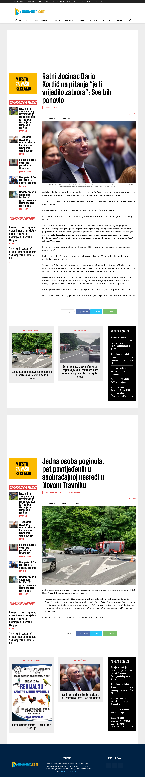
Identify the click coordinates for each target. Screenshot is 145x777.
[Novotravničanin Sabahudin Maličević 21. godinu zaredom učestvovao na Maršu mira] (13, 194)
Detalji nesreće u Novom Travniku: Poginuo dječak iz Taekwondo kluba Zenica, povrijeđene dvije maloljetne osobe (80, 371)
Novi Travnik (24, 209)
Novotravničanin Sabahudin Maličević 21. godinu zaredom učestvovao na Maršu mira (27, 199)
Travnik (23, 131)
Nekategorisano (26, 172)
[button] (130, 20)
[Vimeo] (128, 1)
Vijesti (48, 107)
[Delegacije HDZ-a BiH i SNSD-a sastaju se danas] (13, 180)
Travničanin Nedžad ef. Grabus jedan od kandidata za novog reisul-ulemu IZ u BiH (27, 143)
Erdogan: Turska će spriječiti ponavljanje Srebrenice (27, 164)
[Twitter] (125, 1)
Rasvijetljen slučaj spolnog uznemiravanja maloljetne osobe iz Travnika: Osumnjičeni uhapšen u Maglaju (28, 118)
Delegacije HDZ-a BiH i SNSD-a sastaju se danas (27, 180)
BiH (55, 107)
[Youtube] (131, 1)
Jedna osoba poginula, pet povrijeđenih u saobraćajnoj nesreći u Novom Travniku (32, 375)
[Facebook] (119, 1)
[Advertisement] (72, 47)
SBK (21, 154)
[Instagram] (122, 1)
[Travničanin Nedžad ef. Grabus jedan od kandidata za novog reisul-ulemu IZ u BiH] (13, 139)
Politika (23, 186)
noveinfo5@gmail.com (69, 771)
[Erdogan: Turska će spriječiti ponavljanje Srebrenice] (13, 162)
